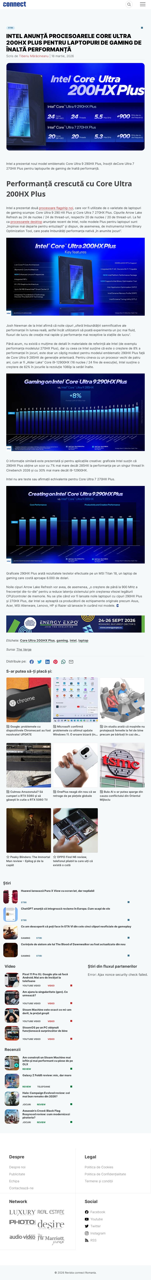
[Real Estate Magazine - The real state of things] (51, 1214)
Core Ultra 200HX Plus (37, 640)
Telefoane (43, 1086)
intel (73, 640)
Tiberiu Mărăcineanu (34, 56)
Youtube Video (31, 985)
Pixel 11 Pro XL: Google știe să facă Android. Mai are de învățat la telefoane (45, 978)
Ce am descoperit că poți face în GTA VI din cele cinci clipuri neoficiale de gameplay (76, 926)
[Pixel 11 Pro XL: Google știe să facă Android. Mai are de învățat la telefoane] (12, 980)
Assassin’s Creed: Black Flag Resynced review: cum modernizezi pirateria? (46, 1114)
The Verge (23, 649)
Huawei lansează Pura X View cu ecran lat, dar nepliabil (57, 891)
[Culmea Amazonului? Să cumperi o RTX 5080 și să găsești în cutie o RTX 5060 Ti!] (28, 765)
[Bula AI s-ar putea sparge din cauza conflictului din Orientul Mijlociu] (122, 765)
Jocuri (26, 1104)
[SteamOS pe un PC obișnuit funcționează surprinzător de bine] (12, 1033)
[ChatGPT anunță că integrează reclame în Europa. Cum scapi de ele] (10, 914)
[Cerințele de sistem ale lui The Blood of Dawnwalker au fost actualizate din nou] (10, 950)
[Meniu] (142, 4)
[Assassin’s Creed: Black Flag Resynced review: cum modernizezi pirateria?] (12, 1116)
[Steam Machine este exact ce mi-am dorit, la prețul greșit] (12, 1015)
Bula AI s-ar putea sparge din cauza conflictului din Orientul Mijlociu (121, 796)
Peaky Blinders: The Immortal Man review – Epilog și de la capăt (28, 861)
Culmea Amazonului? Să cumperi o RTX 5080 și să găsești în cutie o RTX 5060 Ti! (27, 796)
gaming (62, 640)
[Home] (14, 3)
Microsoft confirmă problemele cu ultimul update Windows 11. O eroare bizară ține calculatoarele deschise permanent (75, 734)
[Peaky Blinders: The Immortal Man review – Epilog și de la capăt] (28, 830)
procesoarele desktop (26, 222)
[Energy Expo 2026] (75, 631)
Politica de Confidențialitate (105, 1174)
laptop (83, 640)
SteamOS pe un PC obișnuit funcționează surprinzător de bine (45, 1029)
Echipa (14, 1181)
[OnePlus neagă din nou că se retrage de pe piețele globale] (75, 765)
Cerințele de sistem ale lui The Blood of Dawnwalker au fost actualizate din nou (73, 944)
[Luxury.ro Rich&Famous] (22, 1214)
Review (26, 1069)
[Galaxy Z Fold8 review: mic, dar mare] (12, 1081)
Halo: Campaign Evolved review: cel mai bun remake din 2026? (46, 1094)
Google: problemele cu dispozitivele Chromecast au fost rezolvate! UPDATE (28, 730)
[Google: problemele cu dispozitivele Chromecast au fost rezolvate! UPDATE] (28, 699)
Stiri (10, 28)
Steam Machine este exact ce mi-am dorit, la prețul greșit (46, 1011)
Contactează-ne (21, 1188)
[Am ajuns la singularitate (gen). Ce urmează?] (12, 997)
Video (51, 985)
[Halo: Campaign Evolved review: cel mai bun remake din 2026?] (12, 1098)
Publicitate (17, 1174)
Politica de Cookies (99, 1167)
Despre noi (17, 1167)
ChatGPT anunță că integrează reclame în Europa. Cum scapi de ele (65, 908)
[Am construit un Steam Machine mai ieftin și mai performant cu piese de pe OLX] (12, 1063)
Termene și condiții (99, 1181)
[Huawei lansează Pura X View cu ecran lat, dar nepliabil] (10, 896)
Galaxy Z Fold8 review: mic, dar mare (46, 1075)
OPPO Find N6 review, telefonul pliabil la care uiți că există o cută (73, 861)
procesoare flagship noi (56, 208)
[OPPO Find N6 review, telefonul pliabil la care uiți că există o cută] (75, 830)
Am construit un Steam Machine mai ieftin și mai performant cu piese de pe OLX (47, 1061)
